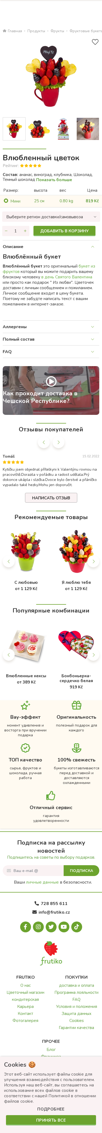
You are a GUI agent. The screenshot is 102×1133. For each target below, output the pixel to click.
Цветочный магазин (25, 992)
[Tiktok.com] (76, 927)
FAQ (7, 352)
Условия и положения (76, 1006)
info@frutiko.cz (54, 912)
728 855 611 (54, 904)
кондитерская (25, 999)
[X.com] (51, 927)
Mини (15, 201)
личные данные (42, 882)
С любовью (26, 582)
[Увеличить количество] (25, 231)
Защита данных (76, 1013)
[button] (51, 1109)
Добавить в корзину (64, 231)
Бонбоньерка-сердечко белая (76, 678)
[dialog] (51, 1095)
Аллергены (15, 327)
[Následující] (58, 442)
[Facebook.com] (25, 927)
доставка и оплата (76, 985)
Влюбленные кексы (26, 676)
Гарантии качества (76, 1027)
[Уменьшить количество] (6, 231)
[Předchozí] (44, 442)
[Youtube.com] (63, 927)
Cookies (76, 1020)
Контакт (25, 1013)
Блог (51, 1049)
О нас (25, 985)
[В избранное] (95, 42)
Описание (13, 247)
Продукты (36, 31)
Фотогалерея (25, 1020)
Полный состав (19, 339)
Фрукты (57, 31)
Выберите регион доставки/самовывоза (44, 217)
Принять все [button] (51, 1120)
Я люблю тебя (76, 582)
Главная (15, 31)
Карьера (25, 1006)
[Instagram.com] (38, 927)
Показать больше (54, 179)
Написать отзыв (51, 498)
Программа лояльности (76, 992)
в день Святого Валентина (66, 277)
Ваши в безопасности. (53, 882)
